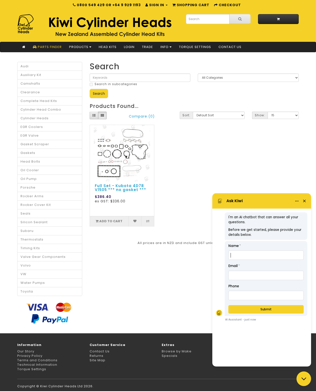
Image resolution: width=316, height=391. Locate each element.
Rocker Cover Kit (35, 204)
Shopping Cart (192, 4)
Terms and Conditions (37, 360)
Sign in (156, 4)
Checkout (229, 4)
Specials (170, 355)
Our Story (25, 351)
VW (23, 274)
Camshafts (30, 83)
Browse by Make (177, 351)
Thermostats (31, 239)
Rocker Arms (32, 196)
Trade (147, 47)
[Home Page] (24, 47)
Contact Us (229, 47)
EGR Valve (29, 135)
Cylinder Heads (34, 118)
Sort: (186, 115)
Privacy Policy (29, 355)
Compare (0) (142, 116)
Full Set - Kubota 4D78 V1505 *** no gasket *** (120, 188)
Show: (260, 115)
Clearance (30, 92)
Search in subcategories (116, 84)
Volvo (25, 265)
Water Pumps (32, 282)
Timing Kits (30, 248)
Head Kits (108, 47)
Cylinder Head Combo (40, 109)
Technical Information (37, 364)
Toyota (26, 291)
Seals (25, 213)
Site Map (97, 360)
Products (79, 47)
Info (165, 47)
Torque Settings (195, 47)
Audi (24, 66)
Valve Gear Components (43, 256)
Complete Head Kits (38, 100)
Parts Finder (49, 47)
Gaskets (27, 152)
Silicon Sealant (34, 222)
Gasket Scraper (34, 144)
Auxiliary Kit (30, 75)
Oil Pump (28, 178)
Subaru (27, 230)
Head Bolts (30, 161)
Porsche (28, 187)
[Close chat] (303, 378)
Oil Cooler (29, 170)
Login (129, 47)
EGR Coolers (31, 126)
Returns (96, 355)
